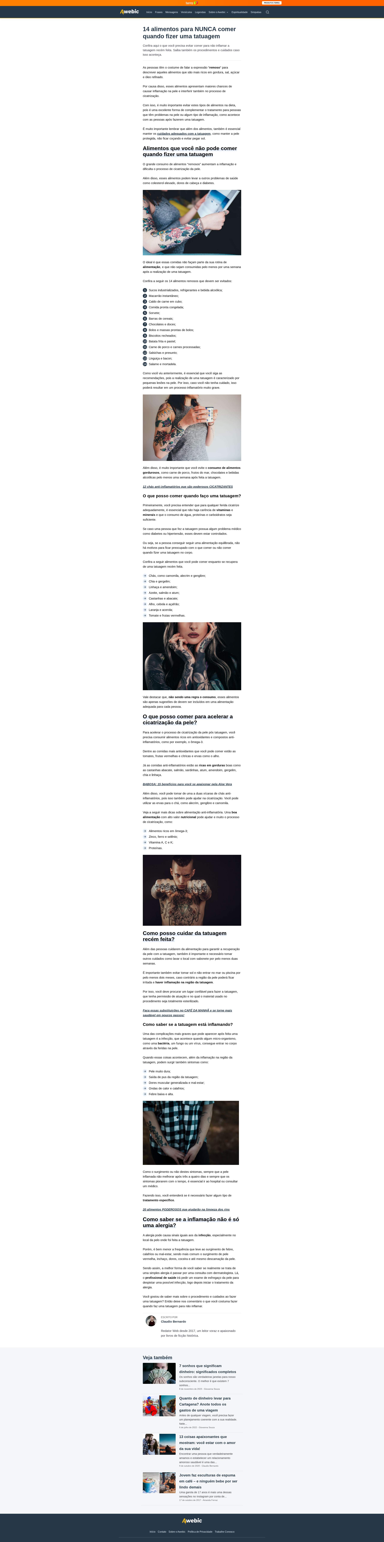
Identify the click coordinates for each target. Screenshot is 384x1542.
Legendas (200, 12)
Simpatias (256, 12)
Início (149, 12)
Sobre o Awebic (217, 12)
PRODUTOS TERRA (272, 3)
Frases (158, 12)
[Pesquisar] (267, 12)
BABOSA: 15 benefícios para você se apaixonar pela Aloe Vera (187, 784)
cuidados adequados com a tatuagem (184, 133)
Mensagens (171, 12)
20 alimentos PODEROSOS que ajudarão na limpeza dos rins (186, 1209)
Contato (162, 1531)
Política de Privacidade (200, 1531)
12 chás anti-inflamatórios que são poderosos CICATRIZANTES (188, 486)
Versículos (186, 12)
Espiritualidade (240, 12)
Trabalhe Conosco (224, 1531)
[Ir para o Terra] (192, 3)
